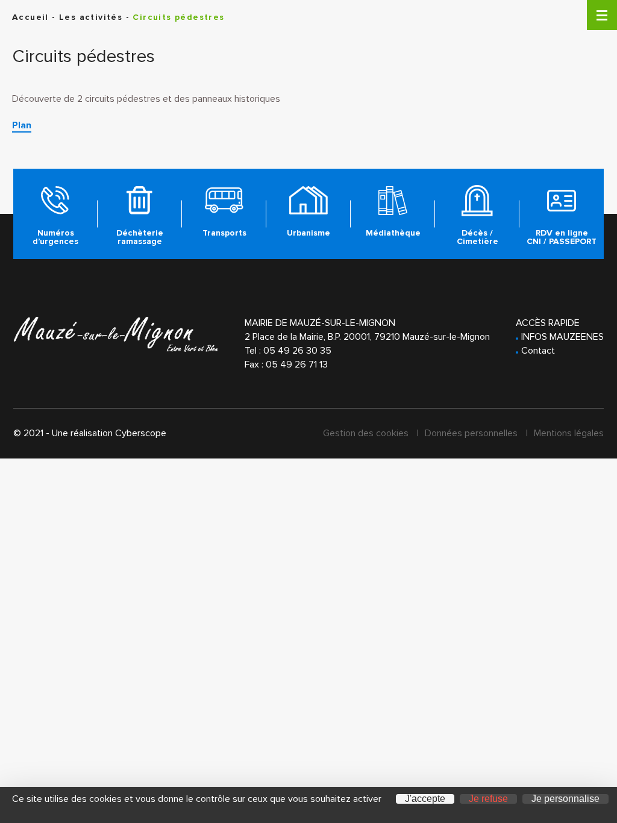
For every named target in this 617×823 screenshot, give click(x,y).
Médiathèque (393, 233)
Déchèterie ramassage (139, 237)
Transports (224, 233)
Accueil (30, 17)
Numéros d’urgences (55, 237)
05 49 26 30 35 (297, 351)
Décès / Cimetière (477, 237)
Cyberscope (140, 433)
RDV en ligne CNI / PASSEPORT (562, 237)
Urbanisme (308, 233)
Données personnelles (471, 433)
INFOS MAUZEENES (562, 337)
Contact (538, 351)
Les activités (90, 17)
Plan (21, 125)
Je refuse (488, 799)
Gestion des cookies (366, 433)
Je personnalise (565, 799)
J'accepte (425, 799)
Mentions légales (569, 433)
